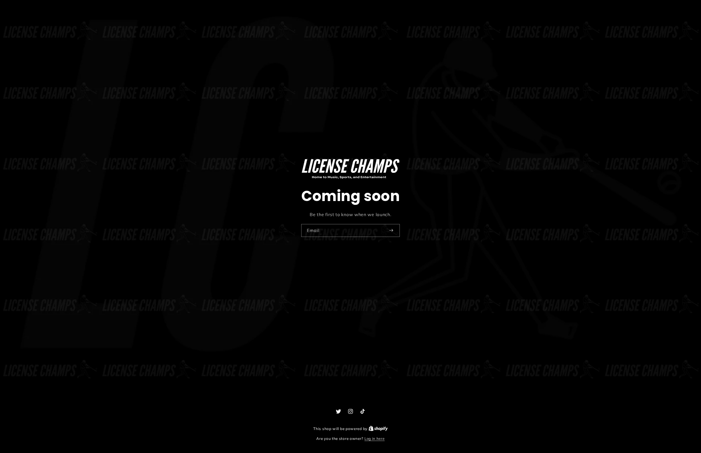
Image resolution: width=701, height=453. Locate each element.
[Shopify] (378, 428)
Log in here (374, 438)
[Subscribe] (391, 230)
